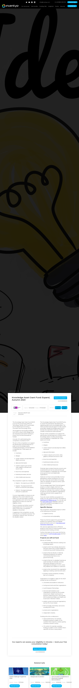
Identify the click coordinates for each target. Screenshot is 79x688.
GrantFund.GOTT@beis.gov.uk (48, 500)
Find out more (15, 686)
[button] (25, 6)
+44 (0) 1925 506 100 (62, 400)
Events (57, 6)
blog (45, 535)
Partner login (72, 2)
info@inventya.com (45, 2)
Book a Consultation (60, 397)
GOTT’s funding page (54, 534)
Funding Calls (43, 6)
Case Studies (34, 6)
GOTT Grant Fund (47, 501)
